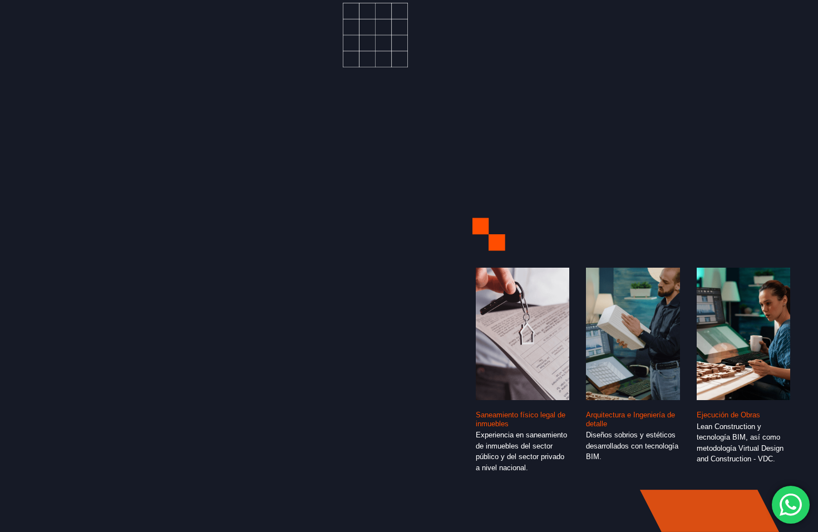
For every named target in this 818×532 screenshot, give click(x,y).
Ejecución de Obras (728, 415)
